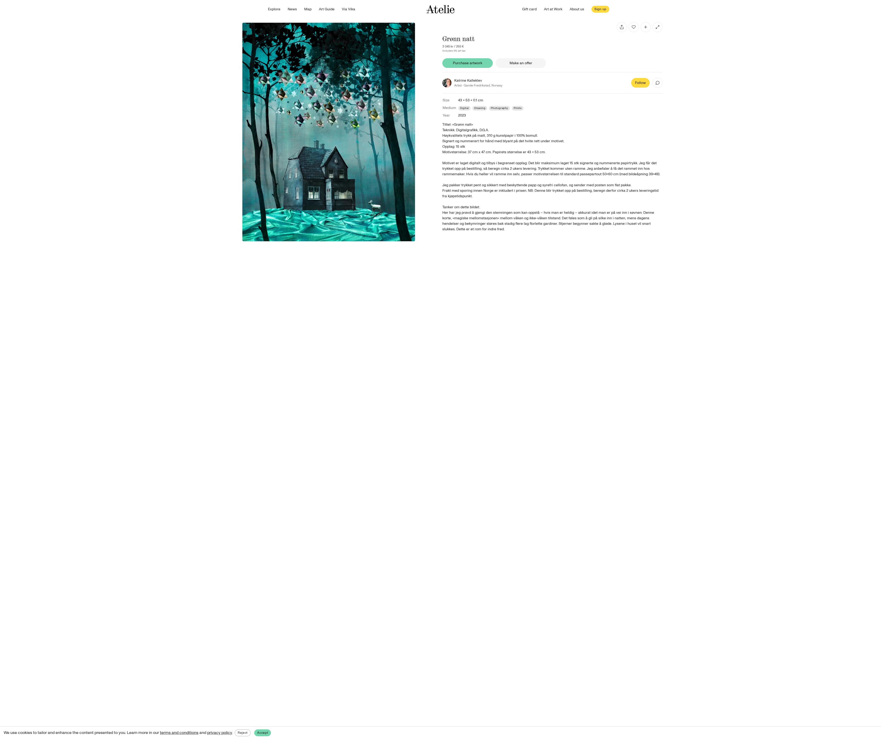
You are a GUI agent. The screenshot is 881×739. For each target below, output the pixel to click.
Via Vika (348, 9)
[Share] (622, 27)
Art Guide (327, 9)
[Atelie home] (440, 9)
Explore (274, 9)
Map (308, 9)
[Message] (657, 83)
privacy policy (219, 733)
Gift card (529, 9)
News (292, 9)
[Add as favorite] (634, 27)
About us (577, 9)
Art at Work (553, 9)
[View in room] (657, 27)
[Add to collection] (646, 27)
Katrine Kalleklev (468, 80)
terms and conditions (179, 733)
